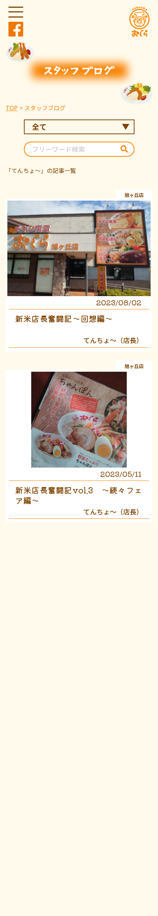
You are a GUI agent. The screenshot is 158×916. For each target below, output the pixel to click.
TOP (12, 107)
